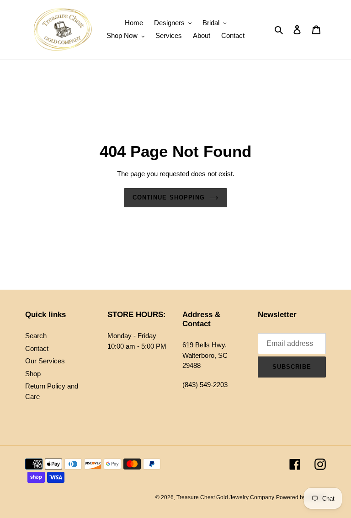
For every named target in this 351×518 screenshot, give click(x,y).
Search (36, 336)
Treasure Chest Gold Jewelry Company (225, 497)
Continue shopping (169, 197)
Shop (33, 374)
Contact (36, 348)
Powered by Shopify (301, 497)
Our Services (45, 361)
